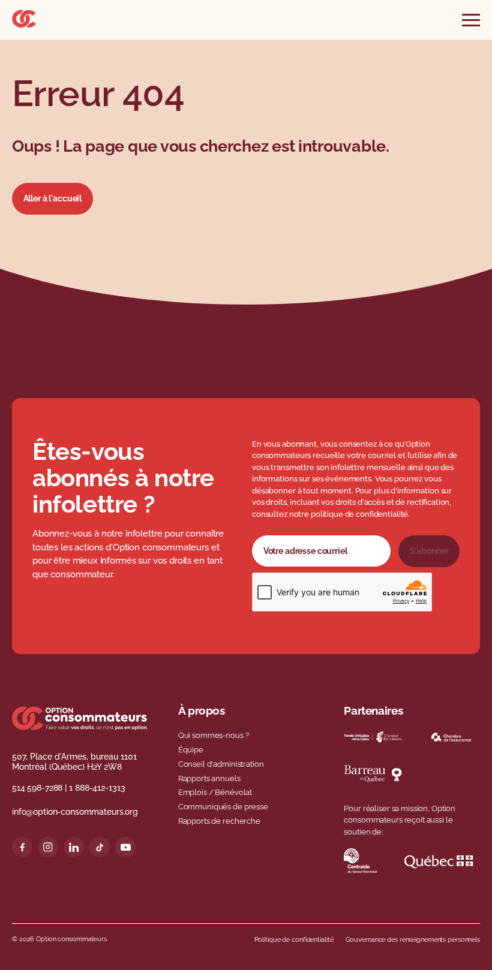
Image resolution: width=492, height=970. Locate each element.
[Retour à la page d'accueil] (24, 24)
